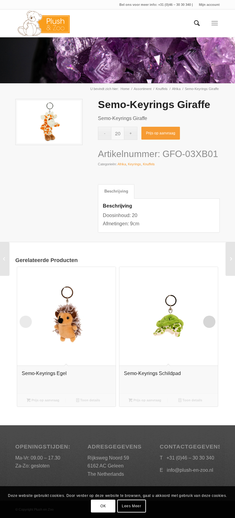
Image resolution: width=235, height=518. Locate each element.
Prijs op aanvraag (160, 133)
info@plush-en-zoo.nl (190, 470)
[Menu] (214, 23)
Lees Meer (131, 506)
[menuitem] (208, 4)
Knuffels (149, 164)
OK (103, 506)
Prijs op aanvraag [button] (45, 400)
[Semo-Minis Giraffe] (230, 259)
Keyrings (134, 164)
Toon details (89, 400)
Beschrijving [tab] (116, 191)
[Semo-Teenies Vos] (4, 259)
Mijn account (209, 4)
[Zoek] (194, 23)
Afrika (122, 164)
